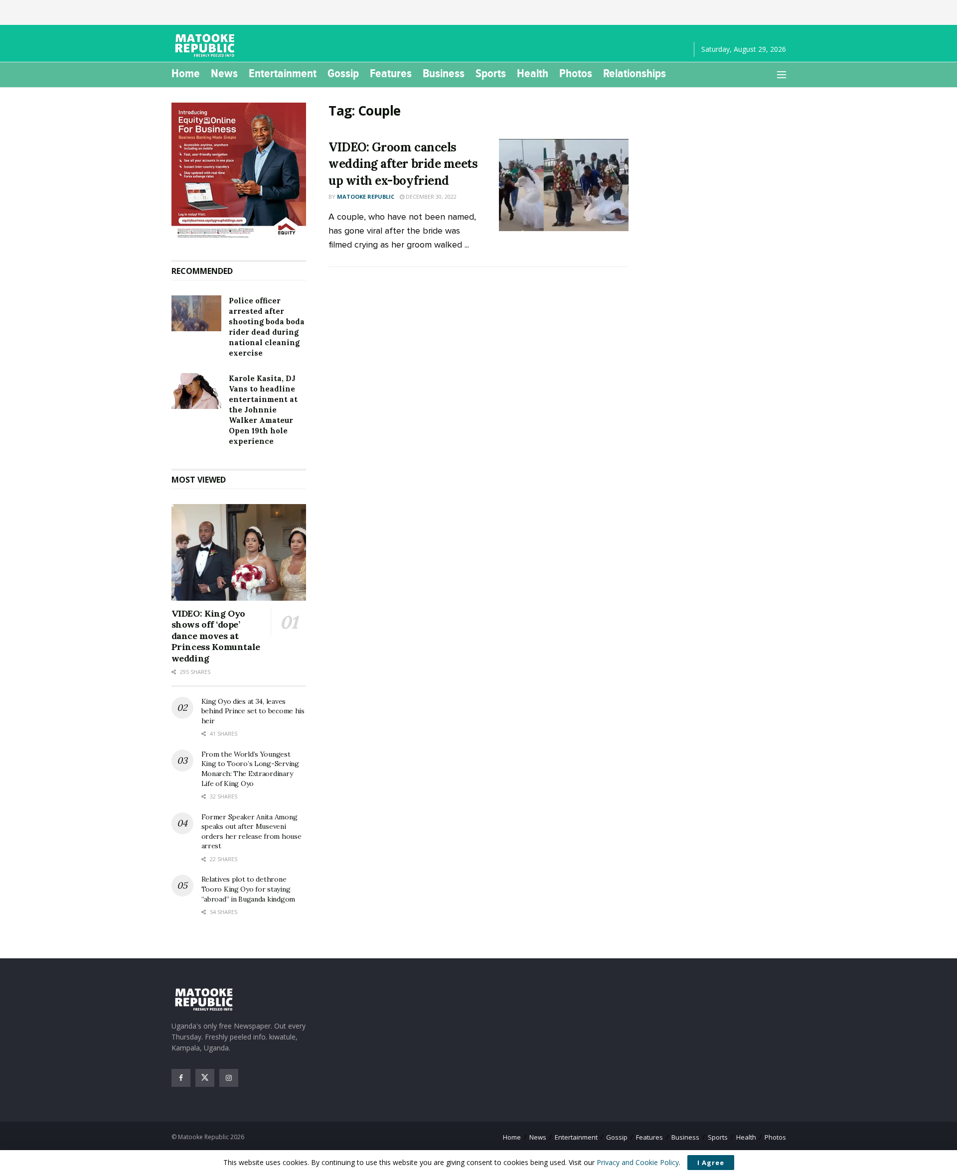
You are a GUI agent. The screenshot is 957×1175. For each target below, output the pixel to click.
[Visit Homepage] (206, 45)
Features (391, 73)
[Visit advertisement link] (239, 171)
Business (444, 73)
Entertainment (283, 73)
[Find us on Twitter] (204, 1078)
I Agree (710, 1162)
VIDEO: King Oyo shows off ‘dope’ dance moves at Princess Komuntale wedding (216, 636)
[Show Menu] (781, 74)
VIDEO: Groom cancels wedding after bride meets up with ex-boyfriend (403, 163)
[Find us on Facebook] (180, 1078)
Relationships (634, 73)
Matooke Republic (365, 196)
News (224, 73)
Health (532, 73)
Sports (491, 73)
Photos (575, 73)
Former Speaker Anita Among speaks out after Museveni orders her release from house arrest (251, 831)
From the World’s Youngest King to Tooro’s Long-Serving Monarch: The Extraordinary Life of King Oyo (250, 769)
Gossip (343, 73)
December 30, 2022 (430, 196)
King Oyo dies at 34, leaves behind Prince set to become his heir (253, 711)
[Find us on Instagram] (228, 1078)
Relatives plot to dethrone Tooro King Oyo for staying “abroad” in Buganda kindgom (248, 889)
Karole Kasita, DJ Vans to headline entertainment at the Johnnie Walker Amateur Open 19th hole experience (263, 410)
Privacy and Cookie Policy (638, 1162)
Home (185, 73)
